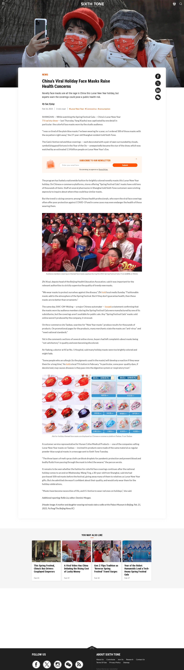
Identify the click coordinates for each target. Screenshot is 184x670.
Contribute (110, 660)
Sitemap (126, 663)
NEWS (45, 74)
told (104, 292)
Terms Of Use (101, 663)
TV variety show (50, 120)
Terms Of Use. (103, 169)
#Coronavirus (91, 109)
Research (129, 660)
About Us (100, 660)
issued (108, 306)
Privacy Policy (115, 663)
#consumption (104, 109)
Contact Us (140, 660)
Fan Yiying (49, 103)
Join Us (120, 660)
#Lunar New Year (76, 109)
